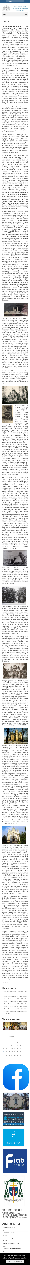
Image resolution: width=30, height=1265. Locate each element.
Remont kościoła (7, 1218)
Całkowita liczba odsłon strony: (12, 1243)
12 (9, 1048)
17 (3, 1052)
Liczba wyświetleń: (8, 1232)
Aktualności (8, 1213)
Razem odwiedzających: (10, 1238)
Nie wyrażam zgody (18, 1261)
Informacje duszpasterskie (14, 1215)
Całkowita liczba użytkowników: (12, 1248)
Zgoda (8, 1261)
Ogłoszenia (21, 1217)
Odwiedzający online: (9, 1227)
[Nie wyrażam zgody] (28, 1259)
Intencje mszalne (10, 1217)
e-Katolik (17, 1213)
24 (3, 1055)
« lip (3, 1060)
